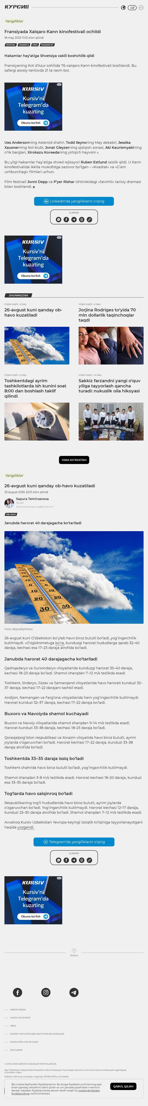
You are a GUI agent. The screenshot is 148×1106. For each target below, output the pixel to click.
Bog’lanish (16, 1050)
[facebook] (17, 992)
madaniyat (47, 45)
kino (35, 45)
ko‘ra (59, 643)
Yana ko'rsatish (74, 460)
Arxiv (13, 1026)
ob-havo (11, 514)
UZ (132, 7)
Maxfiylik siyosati (20, 1018)
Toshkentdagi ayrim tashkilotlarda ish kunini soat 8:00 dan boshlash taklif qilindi (35, 388)
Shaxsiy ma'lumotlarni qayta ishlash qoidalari (37, 1034)
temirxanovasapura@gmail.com (34, 506)
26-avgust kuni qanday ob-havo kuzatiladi (33, 312)
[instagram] (45, 992)
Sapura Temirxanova (32, 499)
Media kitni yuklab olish (24, 1042)
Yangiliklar (14, 21)
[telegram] (74, 992)
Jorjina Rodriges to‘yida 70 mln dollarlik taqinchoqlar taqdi (107, 315)
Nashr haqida (18, 1010)
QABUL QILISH (123, 1086)
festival (10, 45)
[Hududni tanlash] (123, 7)
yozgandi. (26, 827)
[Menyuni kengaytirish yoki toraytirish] (141, 7)
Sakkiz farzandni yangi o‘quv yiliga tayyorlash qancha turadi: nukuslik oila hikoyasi (109, 386)
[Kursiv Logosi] (16, 7)
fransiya (24, 45)
